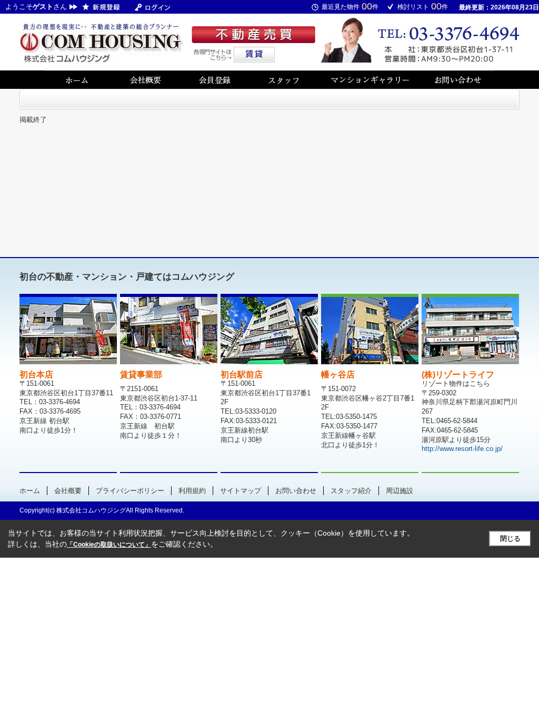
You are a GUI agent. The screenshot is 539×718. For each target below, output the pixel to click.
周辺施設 (399, 491)
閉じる (510, 538)
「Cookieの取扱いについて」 (109, 544)
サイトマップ (240, 491)
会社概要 (68, 491)
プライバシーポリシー (130, 491)
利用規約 (192, 491)
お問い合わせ (295, 491)
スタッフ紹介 (351, 491)
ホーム (29, 491)
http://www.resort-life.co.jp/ (462, 449)
